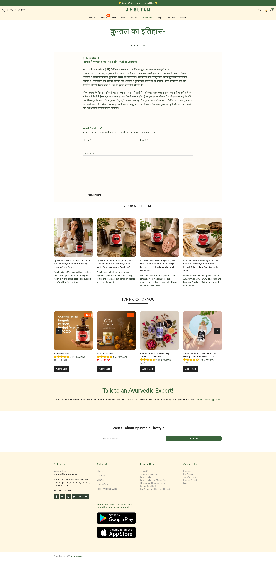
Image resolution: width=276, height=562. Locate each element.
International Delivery (149, 486)
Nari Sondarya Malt (62, 353)
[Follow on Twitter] (62, 496)
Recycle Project (190, 480)
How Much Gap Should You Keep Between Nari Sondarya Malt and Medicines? (157, 267)
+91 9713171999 (15, 10)
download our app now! (208, 399)
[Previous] (59, 331)
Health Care (102, 484)
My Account (188, 474)
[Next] (217, 331)
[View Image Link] (116, 518)
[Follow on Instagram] (68, 496)
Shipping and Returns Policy (152, 483)
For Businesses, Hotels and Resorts (155, 489)
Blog (159, 17)
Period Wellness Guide (107, 489)
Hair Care (101, 475)
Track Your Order (190, 477)
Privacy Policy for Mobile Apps (153, 480)
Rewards (187, 471)
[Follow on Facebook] (56, 496)
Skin (123, 17)
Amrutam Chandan (105, 353)
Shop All (92, 17)
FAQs (185, 483)
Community (147, 17)
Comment (89, 153)
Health (105, 17)
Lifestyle (133, 17)
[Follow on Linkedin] (74, 496)
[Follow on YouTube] (86, 496)
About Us (170, 17)
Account (183, 17)
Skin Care (101, 480)
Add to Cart (61, 369)
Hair (114, 17)
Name (87, 140)
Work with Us (60, 471)
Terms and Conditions (149, 474)
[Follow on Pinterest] (80, 496)
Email (144, 140)
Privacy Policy (146, 477)
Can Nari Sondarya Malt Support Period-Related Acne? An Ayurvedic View (201, 267)
